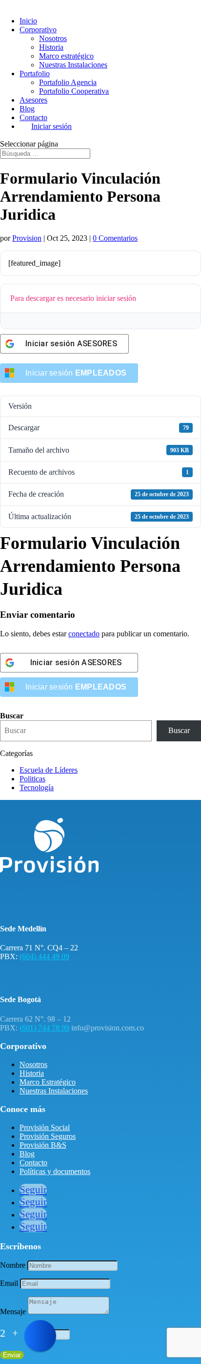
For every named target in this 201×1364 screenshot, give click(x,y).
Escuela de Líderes (49, 770)
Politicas (32, 779)
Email (9, 1283)
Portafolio (35, 73)
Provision (26, 238)
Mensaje (13, 1311)
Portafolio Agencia (68, 82)
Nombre (12, 1265)
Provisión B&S (43, 1145)
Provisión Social (45, 1127)
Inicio (28, 21)
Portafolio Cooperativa (74, 91)
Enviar (12, 1355)
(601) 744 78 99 (44, 1028)
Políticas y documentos (55, 1171)
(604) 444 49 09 (44, 956)
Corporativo (38, 29)
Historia (51, 47)
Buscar (11, 716)
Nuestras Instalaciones (73, 65)
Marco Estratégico (48, 1082)
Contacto (33, 117)
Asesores (33, 100)
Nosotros (53, 38)
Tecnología (37, 787)
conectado (84, 634)
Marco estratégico (66, 56)
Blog (27, 109)
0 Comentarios (115, 238)
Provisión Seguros (48, 1136)
